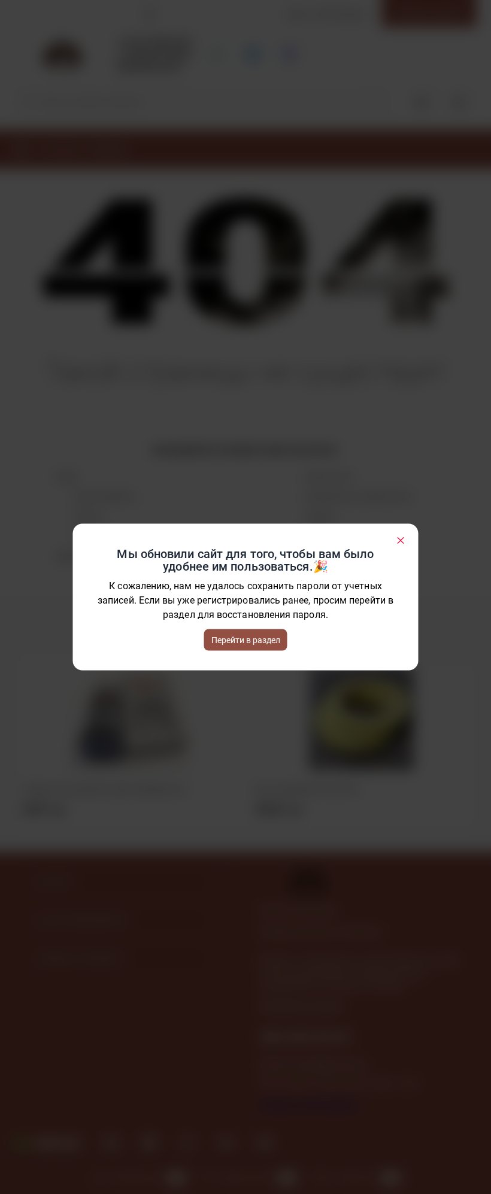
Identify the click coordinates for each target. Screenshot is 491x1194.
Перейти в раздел (245, 640)
